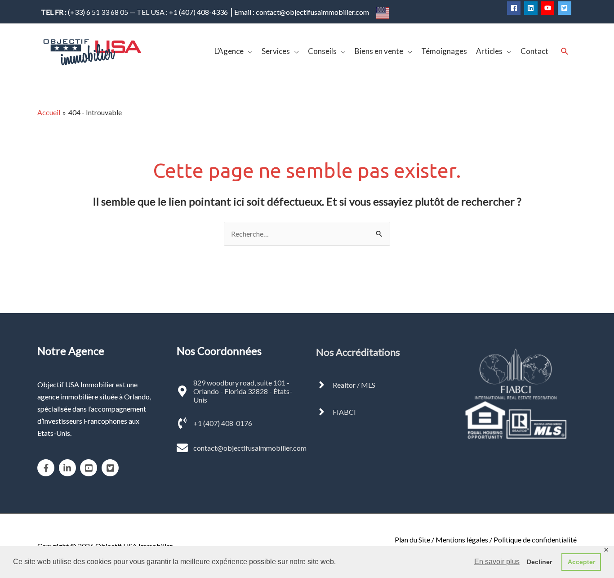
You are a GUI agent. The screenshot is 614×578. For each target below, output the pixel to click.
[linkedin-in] (69, 467)
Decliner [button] (539, 561)
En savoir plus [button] (497, 561)
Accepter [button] (581, 561)
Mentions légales (462, 539)
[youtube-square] (90, 467)
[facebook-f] (47, 467)
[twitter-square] (566, 8)
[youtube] (548, 8)
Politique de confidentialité (535, 539)
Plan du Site (412, 539)
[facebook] (515, 8)
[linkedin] (532, 8)
